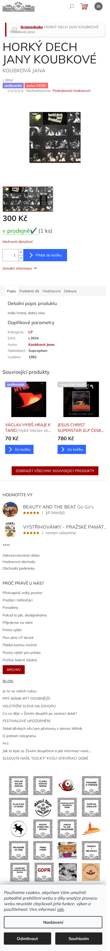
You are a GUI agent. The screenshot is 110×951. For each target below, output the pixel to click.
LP (30, 332)
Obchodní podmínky (19, 568)
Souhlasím (79, 938)
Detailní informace (17, 268)
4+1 (6, 743)
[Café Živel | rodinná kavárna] (67, 785)
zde (60, 909)
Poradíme (10, 607)
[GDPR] (44, 872)
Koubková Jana (41, 344)
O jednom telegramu (19, 736)
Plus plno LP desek (18, 637)
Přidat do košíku (49, 255)
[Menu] (98, 6)
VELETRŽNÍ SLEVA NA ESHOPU (29, 706)
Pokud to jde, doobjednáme (25, 615)
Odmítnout (27, 938)
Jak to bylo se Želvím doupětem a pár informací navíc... (47, 751)
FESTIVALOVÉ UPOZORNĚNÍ (26, 721)
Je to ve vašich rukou (20, 691)
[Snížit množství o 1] (20, 258)
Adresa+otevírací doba (21, 555)
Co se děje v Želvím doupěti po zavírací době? (40, 713)
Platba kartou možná (20, 645)
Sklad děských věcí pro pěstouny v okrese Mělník (42, 728)
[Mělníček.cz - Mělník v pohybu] (91, 828)
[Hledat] (72, 6)
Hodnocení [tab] (51, 291)
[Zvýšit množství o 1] (20, 252)
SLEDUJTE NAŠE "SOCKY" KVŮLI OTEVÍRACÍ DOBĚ (45, 758)
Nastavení (53, 922)
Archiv (14, 669)
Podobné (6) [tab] (29, 291)
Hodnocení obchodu (19, 561)
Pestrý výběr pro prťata (21, 652)
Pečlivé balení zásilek (20, 660)
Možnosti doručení (17, 241)
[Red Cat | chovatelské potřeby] (67, 850)
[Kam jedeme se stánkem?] (68, 872)
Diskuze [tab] (70, 291)
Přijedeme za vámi (17, 622)
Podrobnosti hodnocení (71, 90)
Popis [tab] (11, 291)
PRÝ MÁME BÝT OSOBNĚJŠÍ (26, 698)
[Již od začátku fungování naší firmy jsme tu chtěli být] (91, 850)
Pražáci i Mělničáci (17, 600)
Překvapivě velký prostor (22, 592)
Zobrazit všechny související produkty (55, 470)
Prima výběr (12, 630)
